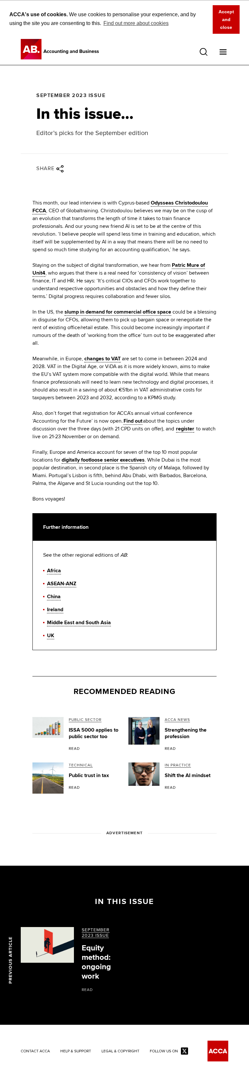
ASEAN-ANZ (61, 583)
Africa (54, 570)
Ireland (55, 609)
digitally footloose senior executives (103, 460)
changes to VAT (102, 358)
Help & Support (75, 1051)
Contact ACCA (35, 1051)
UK (50, 635)
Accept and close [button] (226, 19)
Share (45, 168)
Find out (133, 421)
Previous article (10, 960)
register (185, 429)
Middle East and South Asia (79, 622)
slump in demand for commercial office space (118, 312)
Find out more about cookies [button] (136, 23)
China (54, 596)
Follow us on (164, 1051)
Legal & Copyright (120, 1051)
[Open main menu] (223, 52)
